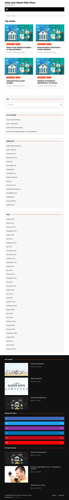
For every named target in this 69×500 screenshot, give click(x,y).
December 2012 (11, 250)
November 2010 (11, 286)
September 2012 (11, 262)
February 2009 (10, 321)
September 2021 (11, 231)
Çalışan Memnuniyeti (12, 146)
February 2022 (10, 227)
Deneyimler (9, 153)
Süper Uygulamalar (12, 123)
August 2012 (10, 266)
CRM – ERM (10, 150)
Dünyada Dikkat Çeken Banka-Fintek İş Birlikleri (49, 48)
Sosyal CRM (10, 201)
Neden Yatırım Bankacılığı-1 (14, 127)
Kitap (8, 181)
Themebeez (16, 497)
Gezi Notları (9, 165)
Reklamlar (9, 197)
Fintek (17, 44)
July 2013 (9, 246)
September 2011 (11, 278)
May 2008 (9, 341)
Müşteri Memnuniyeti (12, 189)
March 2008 (10, 345)
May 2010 (9, 294)
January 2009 (10, 325)
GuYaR (10, 52)
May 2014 (9, 239)
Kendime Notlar (11, 177)
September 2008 (11, 333)
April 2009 (9, 317)
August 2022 (10, 219)
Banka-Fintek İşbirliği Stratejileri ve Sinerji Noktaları (18, 48)
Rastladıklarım (10, 193)
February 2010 (10, 301)
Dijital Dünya (10, 44)
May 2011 (9, 282)
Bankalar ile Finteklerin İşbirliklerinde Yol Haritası (47, 82)
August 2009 (10, 309)
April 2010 (9, 298)
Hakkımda (61, 495)
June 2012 (9, 270)
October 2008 (10, 329)
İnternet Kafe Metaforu (13, 120)
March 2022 (10, 223)
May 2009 (9, 313)
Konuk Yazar (10, 185)
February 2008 (10, 349)
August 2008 (10, 337)
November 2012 (11, 254)
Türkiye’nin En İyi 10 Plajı (38, 485)
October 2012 (10, 258)
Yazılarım (9, 205)
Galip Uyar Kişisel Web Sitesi (20, 2)
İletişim (54, 495)
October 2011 (10, 274)
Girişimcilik (9, 169)
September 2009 (11, 305)
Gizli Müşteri (10, 173)
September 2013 (11, 243)
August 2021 (10, 235)
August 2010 (10, 290)
